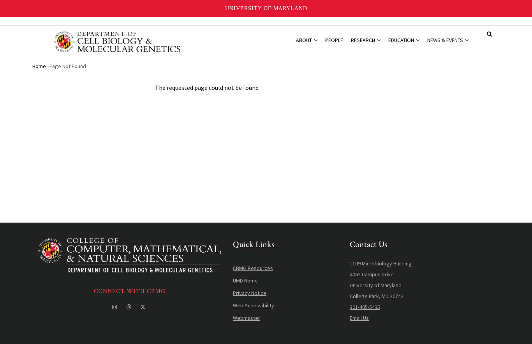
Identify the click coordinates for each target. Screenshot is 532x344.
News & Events (445, 40)
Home (39, 66)
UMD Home (245, 280)
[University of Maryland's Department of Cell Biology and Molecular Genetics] (129, 243)
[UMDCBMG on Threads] (129, 307)
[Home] (117, 41)
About (304, 40)
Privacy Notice (249, 293)
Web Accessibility (253, 305)
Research (363, 40)
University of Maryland (266, 8)
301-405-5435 (365, 307)
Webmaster (246, 317)
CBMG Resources (253, 268)
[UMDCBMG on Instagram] (115, 307)
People (334, 40)
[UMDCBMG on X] (143, 307)
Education (401, 40)
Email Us (359, 317)
